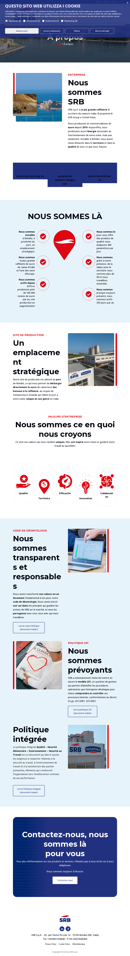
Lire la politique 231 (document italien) (82, 711)
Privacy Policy (50, 944)
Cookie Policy (64, 944)
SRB (59, 43)
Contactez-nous (65, 880)
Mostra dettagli (102, 31)
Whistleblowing (78, 944)
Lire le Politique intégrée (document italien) (29, 791)
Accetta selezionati (51, 31)
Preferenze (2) (33, 21)
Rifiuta (77, 31)
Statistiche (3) (52, 21)
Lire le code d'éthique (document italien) (29, 627)
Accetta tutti (22, 31)
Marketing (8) (70, 21)
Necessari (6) (15, 21)
